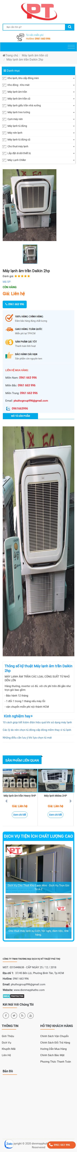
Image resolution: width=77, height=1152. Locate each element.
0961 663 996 (42, 38)
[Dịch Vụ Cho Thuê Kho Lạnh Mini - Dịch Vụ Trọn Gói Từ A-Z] (38, 868)
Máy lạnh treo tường (18, 112)
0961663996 (20, 408)
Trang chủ (11, 55)
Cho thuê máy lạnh (17, 146)
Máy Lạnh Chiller (16, 160)
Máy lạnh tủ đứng (17, 125)
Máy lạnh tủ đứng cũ (18, 139)
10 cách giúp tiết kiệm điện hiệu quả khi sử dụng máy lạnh (37, 722)
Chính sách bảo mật (52, 1055)
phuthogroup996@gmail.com (31, 400)
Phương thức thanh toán (55, 1061)
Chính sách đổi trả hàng (55, 1042)
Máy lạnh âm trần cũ (35, 55)
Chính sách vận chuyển (54, 1036)
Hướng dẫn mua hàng (53, 1049)
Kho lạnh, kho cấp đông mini (23, 78)
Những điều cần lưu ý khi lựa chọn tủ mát (27, 737)
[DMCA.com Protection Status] (13, 996)
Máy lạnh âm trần (17, 91)
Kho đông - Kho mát (18, 85)
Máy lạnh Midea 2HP (55, 795)
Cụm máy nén (15, 119)
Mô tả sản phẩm (20, 416)
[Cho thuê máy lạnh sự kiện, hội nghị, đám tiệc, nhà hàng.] (38, 916)
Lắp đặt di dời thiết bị (19, 153)
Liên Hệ (6, 1055)
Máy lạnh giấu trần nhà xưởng (24, 105)
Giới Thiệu (8, 1036)
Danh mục (13, 70)
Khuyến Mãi (9, 1049)
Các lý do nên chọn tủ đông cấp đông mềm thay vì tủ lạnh (37, 730)
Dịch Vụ (6, 1042)
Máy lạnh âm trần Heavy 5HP (20, 795)
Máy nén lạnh (14, 132)
